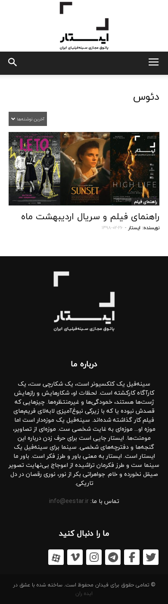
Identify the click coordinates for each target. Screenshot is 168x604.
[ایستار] (84, 26)
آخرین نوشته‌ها (30, 119)
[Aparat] (56, 557)
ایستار (134, 228)
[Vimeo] (75, 557)
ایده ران (84, 593)
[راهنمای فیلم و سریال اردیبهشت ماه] (84, 168)
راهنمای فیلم (145, 201)
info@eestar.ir (69, 501)
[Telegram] (113, 557)
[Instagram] (94, 557)
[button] (12, 63)
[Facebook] (132, 557)
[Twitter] (151, 557)
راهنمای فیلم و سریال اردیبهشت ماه (90, 216)
